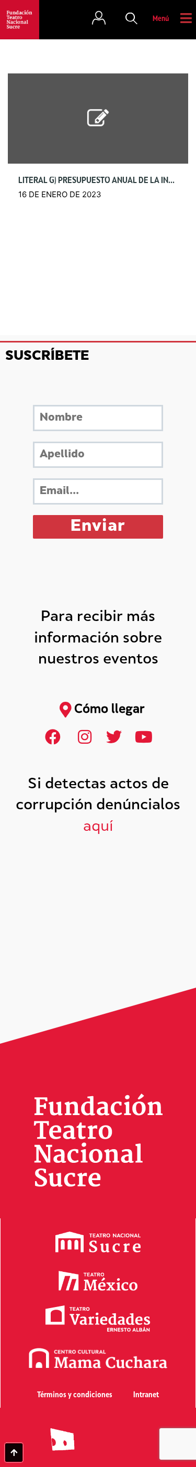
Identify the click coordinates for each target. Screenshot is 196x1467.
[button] (131, 19)
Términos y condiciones (74, 1395)
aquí (98, 827)
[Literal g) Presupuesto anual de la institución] (98, 119)
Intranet (146, 1395)
